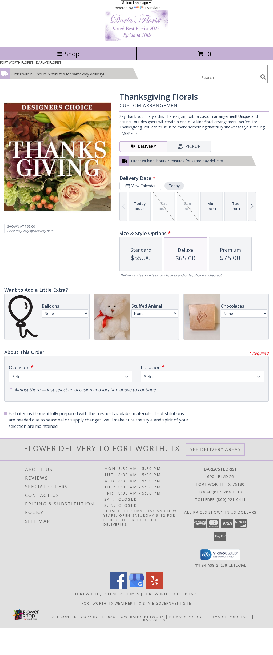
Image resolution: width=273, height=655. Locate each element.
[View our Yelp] (154, 587)
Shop (72, 53)
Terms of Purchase (228, 616)
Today (174, 185)
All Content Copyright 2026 (83, 616)
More (127, 133)
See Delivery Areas (215, 449)
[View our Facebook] (118, 587)
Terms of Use (153, 620)
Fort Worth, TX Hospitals (171, 594)
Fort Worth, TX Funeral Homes (107, 594)
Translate (152, 7)
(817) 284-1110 (227, 491)
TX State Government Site (164, 603)
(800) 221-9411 (231, 499)
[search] (263, 77)
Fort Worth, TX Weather (107, 603)
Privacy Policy (185, 616)
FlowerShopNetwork (140, 616)
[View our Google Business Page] (136, 587)
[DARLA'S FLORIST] (136, 39)
